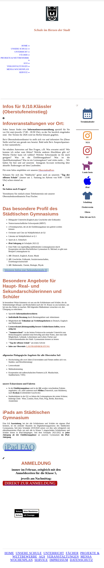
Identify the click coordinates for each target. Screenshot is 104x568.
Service (23, 72)
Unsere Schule (19, 49)
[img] (52, 13)
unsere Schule (29, 553)
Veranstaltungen (17, 66)
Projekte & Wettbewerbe (15, 58)
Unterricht (21, 52)
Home (25, 46)
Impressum (59, 560)
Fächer (23, 55)
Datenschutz (81, 560)
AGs (25, 63)
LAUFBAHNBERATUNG (38, 346)
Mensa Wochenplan (18, 69)
